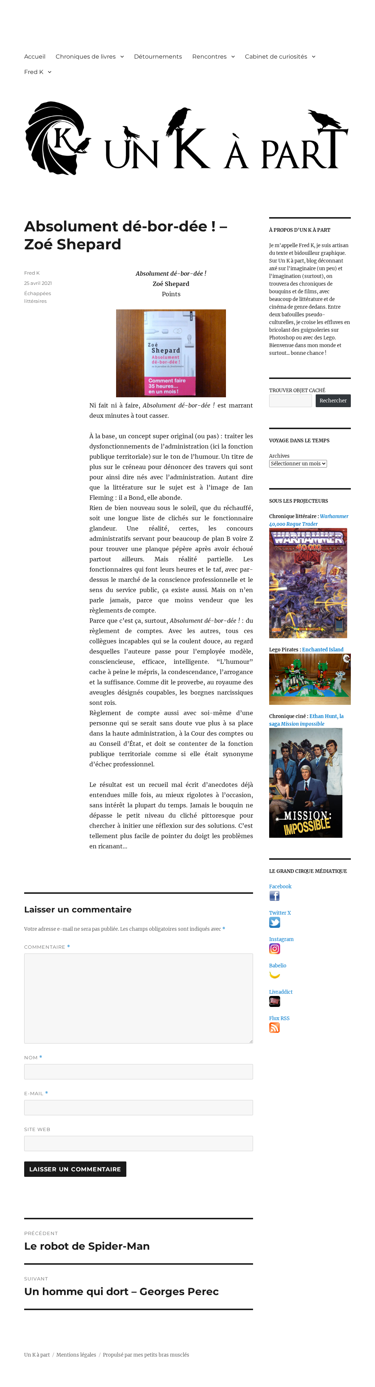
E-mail (36, 1093)
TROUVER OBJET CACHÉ (297, 390)
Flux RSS (279, 1018)
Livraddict (281, 992)
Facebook (280, 887)
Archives (279, 456)
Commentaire (47, 947)
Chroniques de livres (86, 56)
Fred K (33, 71)
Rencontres (209, 56)
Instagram (281, 939)
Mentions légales (76, 1355)
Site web (37, 1129)
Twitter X (280, 913)
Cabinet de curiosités (276, 56)
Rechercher (333, 401)
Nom (33, 1058)
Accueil (34, 56)
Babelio (277, 966)
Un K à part (37, 1355)
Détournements (158, 56)
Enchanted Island (323, 650)
